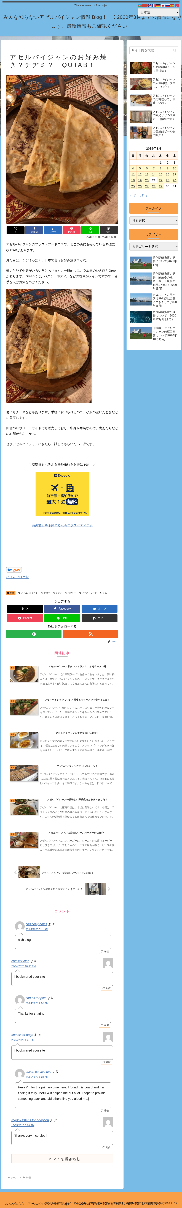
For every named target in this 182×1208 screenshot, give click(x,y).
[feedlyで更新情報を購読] (33, 634)
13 (147, 174)
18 (133, 180)
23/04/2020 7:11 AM (37, 929)
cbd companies (36, 924)
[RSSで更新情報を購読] (90, 634)
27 (147, 186)
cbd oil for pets (36, 998)
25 (133, 186)
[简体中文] (144, 5)
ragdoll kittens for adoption (30, 1120)
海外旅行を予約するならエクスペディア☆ (62, 525)
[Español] (172, 5)
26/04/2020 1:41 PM (22, 1040)
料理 (12, 593)
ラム (105, 593)
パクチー (72, 593)
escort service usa (38, 1072)
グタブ (47, 593)
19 (140, 180)
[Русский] (167, 5)
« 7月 (133, 195)
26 (140, 186)
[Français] (154, 5)
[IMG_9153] (49, 402)
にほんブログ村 (17, 577)
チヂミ (59, 593)
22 (160, 180)
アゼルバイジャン (29, 593)
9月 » (143, 195)
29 (160, 186)
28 (154, 186)
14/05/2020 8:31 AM (37, 1076)
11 (133, 174)
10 (174, 168)
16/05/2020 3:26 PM (22, 1125)
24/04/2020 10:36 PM (23, 966)
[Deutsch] (158, 5)
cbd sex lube (20, 961)
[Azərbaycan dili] (140, 5)
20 (147, 180)
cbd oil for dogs (22, 1035)
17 (174, 174)
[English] (149, 5)
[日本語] (163, 5)
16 (167, 174)
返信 (106, 951)
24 (174, 180)
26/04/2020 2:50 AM (37, 1003)
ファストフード (89, 593)
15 (160, 174)
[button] (109, 230)
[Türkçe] (177, 5)
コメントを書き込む (62, 1159)
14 (154, 174)
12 (140, 174)
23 (167, 180)
